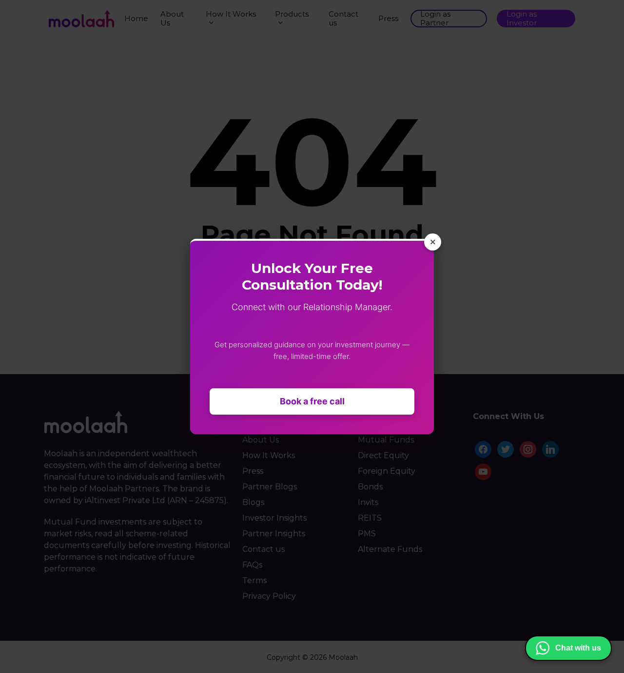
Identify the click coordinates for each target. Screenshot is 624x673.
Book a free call (312, 401)
